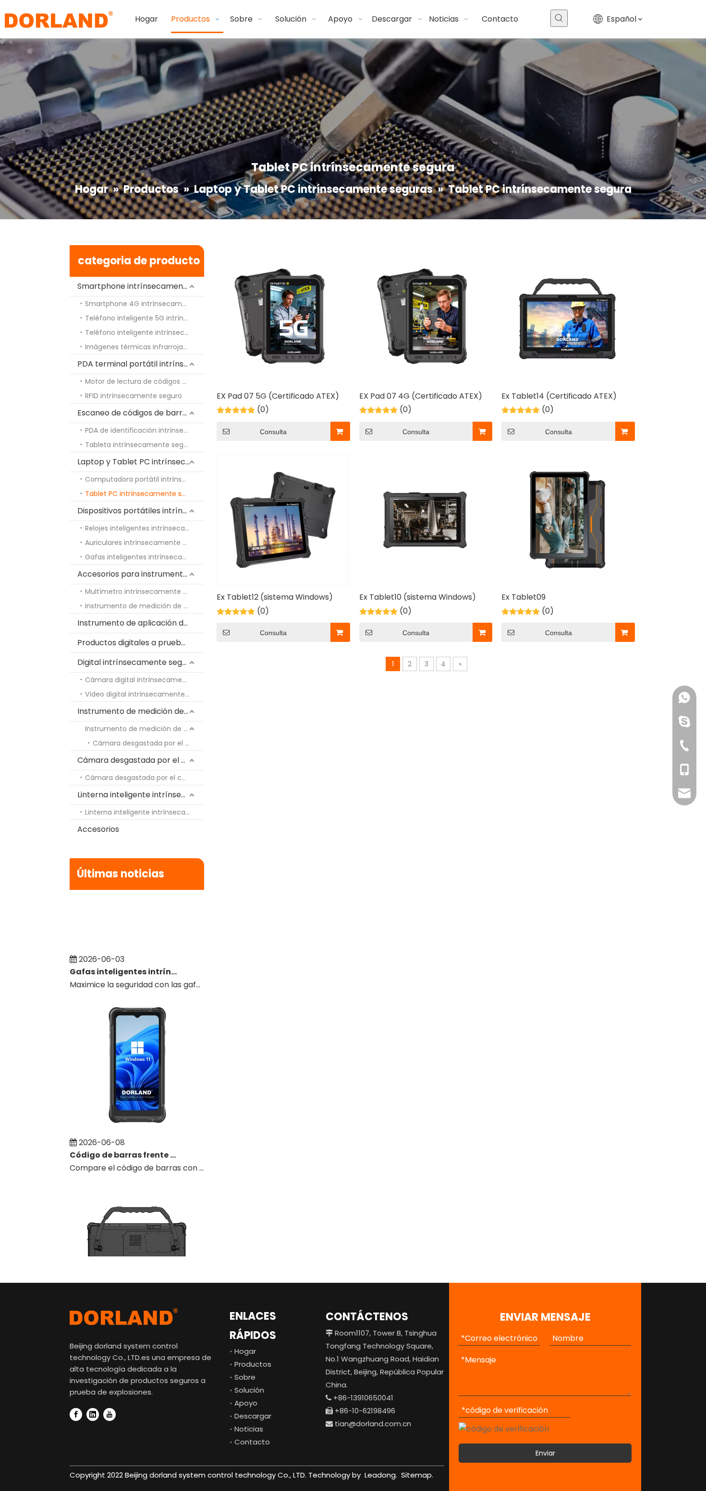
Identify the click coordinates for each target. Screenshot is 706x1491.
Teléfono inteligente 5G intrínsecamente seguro (144, 318)
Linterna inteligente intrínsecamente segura (140, 794)
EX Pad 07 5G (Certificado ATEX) (278, 396)
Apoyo (245, 1403)
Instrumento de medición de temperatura (140, 711)
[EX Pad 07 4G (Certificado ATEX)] (425, 318)
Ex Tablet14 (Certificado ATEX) (559, 396)
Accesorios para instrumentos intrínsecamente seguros (140, 574)
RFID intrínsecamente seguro (133, 396)
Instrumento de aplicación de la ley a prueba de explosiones (140, 622)
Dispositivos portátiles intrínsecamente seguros (140, 510)
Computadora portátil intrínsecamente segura (144, 479)
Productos (252, 1364)
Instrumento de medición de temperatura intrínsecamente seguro (144, 606)
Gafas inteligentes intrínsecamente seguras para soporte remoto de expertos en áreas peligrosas (124, 959)
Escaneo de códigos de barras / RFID (140, 412)
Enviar (545, 1453)
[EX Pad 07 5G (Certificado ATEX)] (283, 318)
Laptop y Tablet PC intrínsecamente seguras (140, 461)
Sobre (245, 1377)
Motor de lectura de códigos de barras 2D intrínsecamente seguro (144, 381)
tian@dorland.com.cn (373, 1424)
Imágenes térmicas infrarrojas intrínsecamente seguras (144, 347)
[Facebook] (76, 1414)
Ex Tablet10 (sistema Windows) (417, 597)
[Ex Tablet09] (567, 519)
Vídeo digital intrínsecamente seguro (144, 694)
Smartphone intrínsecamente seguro (140, 286)
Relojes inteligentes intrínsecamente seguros (144, 528)
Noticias (248, 1429)
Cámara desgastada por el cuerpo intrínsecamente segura (148, 743)
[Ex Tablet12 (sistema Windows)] (283, 519)
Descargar (252, 1416)
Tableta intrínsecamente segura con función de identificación (144, 445)
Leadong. (380, 1475)
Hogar (245, 1351)
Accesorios (98, 829)
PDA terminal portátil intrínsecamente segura (140, 363)
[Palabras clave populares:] (559, 18)
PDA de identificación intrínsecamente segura (144, 430)
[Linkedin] (92, 1414)
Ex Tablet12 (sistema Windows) (275, 597)
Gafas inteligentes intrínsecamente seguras (144, 557)
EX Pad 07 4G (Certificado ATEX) (420, 396)
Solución (249, 1390)
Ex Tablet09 (523, 597)
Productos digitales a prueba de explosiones (140, 642)
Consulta (273, 432)
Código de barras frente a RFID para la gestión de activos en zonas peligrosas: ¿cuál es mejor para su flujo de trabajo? (124, 1142)
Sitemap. (417, 1475)
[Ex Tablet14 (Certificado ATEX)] (567, 318)
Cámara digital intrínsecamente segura (144, 680)
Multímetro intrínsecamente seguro (144, 591)
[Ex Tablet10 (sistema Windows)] (425, 519)
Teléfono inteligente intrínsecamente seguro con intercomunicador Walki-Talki (144, 332)
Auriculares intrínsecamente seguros (144, 542)
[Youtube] (109, 1414)
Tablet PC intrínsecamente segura (143, 493)
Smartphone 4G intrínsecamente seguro (144, 303)
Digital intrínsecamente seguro (136, 662)
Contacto (252, 1442)
